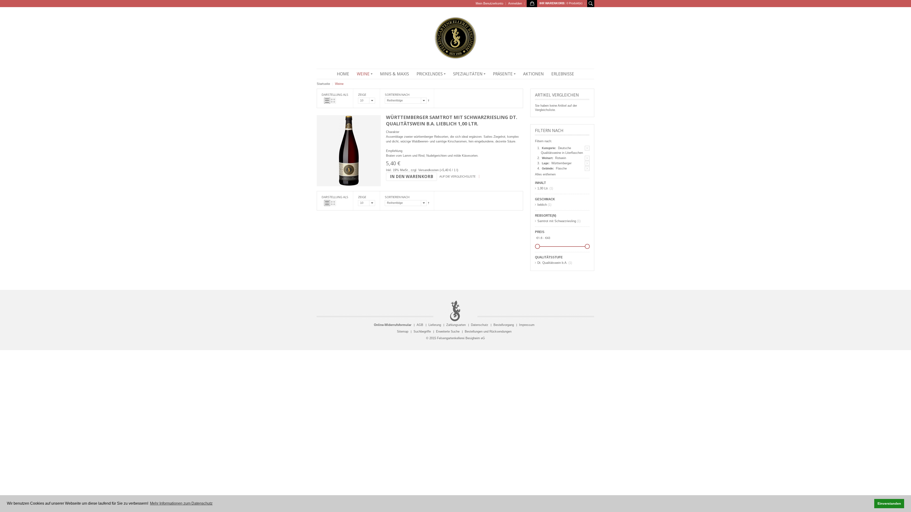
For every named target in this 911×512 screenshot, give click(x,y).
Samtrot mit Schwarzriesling (556, 221)
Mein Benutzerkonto (489, 3)
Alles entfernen (545, 174)
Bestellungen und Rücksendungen (488, 331)
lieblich (542, 204)
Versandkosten (428, 170)
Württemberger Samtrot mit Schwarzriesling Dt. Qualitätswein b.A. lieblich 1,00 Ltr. (451, 120)
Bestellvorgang (503, 325)
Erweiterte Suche (448, 331)
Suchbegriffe (422, 331)
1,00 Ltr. (542, 188)
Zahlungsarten (456, 325)
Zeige (362, 94)
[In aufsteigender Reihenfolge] (428, 101)
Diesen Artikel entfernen (587, 148)
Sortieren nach (397, 94)
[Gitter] (333, 101)
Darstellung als (335, 94)
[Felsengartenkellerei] (455, 38)
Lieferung (434, 325)
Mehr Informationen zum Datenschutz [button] (181, 503)
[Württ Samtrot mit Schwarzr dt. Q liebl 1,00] (349, 150)
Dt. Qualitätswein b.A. (552, 263)
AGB (420, 325)
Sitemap (402, 331)
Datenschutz (479, 325)
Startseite (323, 84)
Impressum (527, 325)
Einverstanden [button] (889, 503)
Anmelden (515, 3)
